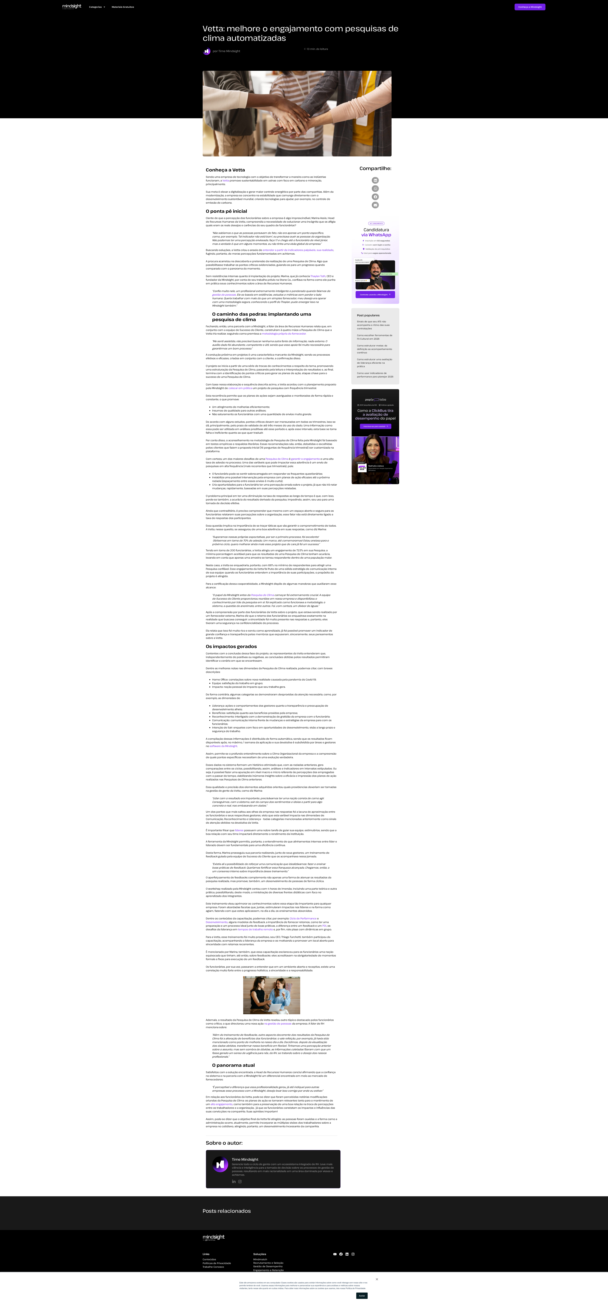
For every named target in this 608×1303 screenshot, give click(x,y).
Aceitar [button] (362, 1295)
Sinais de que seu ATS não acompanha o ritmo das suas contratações (373, 325)
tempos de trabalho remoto (255, 929)
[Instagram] (353, 1254)
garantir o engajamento (305, 459)
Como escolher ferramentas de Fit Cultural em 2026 (374, 337)
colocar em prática (240, 388)
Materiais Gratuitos (123, 6)
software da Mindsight (223, 746)
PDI (324, 925)
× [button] (377, 1278)
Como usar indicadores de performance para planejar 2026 (375, 375)
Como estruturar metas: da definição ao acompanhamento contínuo (374, 349)
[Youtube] (335, 1254)
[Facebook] (341, 1254)
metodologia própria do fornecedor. (284, 333)
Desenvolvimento (217, 922)
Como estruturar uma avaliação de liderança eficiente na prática (374, 363)
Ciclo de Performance (303, 918)
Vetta (225, 180)
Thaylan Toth (318, 276)
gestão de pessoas (224, 294)
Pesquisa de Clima (277, 459)
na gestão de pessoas (277, 1023)
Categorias (95, 6)
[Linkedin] (347, 1254)
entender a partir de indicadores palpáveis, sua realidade (298, 250)
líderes (239, 830)
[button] (375, 180)
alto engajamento (221, 1104)
